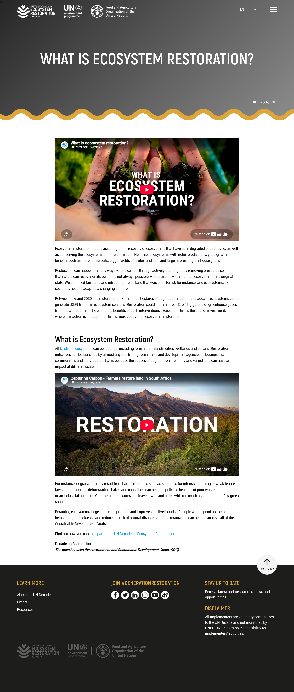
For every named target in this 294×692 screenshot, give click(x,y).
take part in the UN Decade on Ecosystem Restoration (132, 533)
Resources (25, 609)
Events (22, 602)
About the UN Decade (34, 594)
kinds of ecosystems (76, 348)
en (242, 9)
